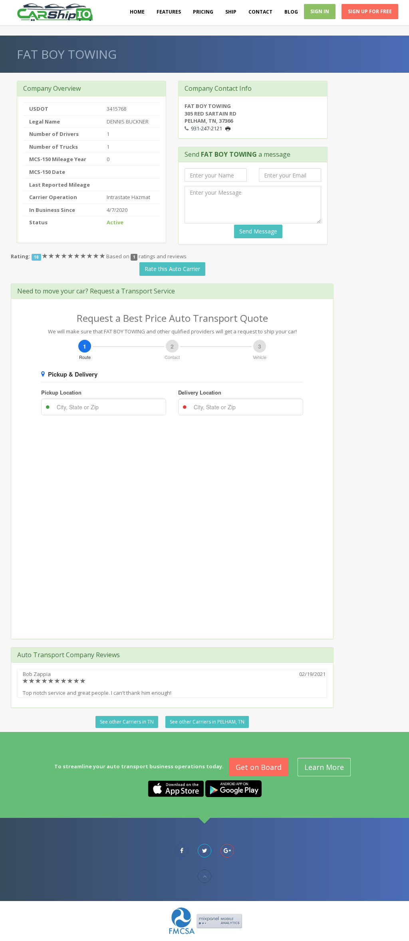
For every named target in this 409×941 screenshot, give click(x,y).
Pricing (203, 11)
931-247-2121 (206, 128)
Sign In (319, 11)
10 (36, 256)
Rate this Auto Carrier (172, 269)
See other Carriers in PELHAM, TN (207, 721)
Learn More (324, 767)
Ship (230, 11)
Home (137, 11)
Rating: (20, 256)
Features (169, 11)
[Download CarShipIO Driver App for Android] (233, 788)
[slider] (74, 256)
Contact (260, 11)
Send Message (258, 231)
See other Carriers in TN (127, 721)
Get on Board (259, 767)
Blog (291, 11)
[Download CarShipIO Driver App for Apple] (176, 788)
